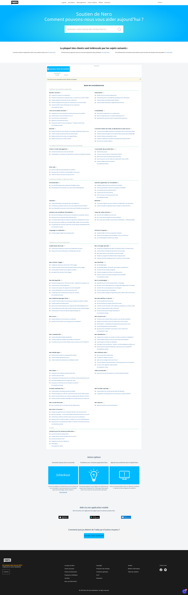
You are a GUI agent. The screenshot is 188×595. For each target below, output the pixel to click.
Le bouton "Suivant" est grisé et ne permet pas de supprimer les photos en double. (69, 301)
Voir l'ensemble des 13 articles (57, 227)
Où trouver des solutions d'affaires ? (105, 141)
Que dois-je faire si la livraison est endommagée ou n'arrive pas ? (65, 172)
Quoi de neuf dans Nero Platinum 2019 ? (60, 434)
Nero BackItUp (100, 262)
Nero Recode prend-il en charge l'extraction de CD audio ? (109, 303)
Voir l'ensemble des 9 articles (57, 107)
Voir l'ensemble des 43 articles (57, 295)
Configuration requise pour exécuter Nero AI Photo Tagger (64, 265)
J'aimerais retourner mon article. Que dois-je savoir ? (63, 174)
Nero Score (53, 316)
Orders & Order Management (59, 149)
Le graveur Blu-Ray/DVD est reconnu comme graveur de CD (64, 290)
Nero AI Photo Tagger (56, 262)
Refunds (52, 129)
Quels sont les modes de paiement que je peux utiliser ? (109, 156)
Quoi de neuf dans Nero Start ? (58, 438)
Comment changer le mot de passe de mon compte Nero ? (64, 100)
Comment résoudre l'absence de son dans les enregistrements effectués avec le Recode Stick (72, 396)
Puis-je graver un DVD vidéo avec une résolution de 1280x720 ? (65, 383)
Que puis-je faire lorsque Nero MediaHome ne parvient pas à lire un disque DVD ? (114, 346)
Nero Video (53, 370)
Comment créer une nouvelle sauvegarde (106, 269)
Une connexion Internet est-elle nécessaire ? (106, 190)
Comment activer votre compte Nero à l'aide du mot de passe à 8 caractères (68, 113)
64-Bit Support (54, 443)
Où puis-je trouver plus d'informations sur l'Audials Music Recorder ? (66, 251)
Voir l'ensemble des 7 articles (102, 331)
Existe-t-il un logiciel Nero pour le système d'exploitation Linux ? (110, 115)
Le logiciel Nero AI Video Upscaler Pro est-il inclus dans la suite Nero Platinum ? (114, 393)
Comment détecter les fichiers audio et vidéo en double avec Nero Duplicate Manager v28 (71, 308)
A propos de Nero (70, 565)
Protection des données (102, 568)
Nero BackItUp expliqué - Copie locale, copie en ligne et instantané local (112, 267)
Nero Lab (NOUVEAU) (71, 581)
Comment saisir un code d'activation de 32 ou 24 (62, 115)
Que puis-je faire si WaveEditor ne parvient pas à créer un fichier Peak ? (112, 328)
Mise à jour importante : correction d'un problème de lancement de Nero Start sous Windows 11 (72, 414)
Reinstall (98, 201)
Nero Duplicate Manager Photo (59, 298)
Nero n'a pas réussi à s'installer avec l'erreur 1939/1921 (109, 217)
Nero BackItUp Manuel (101, 265)
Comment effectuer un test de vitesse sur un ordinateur (63, 319)
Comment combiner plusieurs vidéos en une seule (108, 308)
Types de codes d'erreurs (103, 212)
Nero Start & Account (56, 409)
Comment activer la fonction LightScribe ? (60, 285)
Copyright (99, 565)
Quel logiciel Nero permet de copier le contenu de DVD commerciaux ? (112, 118)
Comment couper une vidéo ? (57, 375)
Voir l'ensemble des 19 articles (102, 277)
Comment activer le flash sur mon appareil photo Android (63, 355)
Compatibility (99, 111)
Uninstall (52, 201)
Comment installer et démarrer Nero (61, 179)
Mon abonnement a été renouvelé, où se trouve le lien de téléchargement (67, 187)
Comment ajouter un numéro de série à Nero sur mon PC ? (64, 436)
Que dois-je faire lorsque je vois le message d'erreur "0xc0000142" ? (66, 321)
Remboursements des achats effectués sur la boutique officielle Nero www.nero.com (70, 131)
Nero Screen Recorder (56, 402)
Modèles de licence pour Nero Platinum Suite (106, 95)
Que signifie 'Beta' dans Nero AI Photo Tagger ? (61, 272)
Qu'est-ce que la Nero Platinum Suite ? (105, 355)
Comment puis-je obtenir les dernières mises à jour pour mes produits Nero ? (68, 416)
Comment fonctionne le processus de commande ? (62, 151)
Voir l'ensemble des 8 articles (57, 125)
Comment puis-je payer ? (102, 151)
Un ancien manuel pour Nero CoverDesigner (106, 290)
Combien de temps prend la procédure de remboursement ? (64, 133)
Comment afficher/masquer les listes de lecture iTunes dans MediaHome (113, 339)
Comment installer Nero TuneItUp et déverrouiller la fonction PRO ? (66, 339)
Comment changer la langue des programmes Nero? (62, 233)
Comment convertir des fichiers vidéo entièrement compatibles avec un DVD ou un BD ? (116, 305)
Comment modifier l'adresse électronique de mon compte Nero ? (65, 105)
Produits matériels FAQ (57, 388)
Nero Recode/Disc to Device (104, 298)
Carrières (67, 578)
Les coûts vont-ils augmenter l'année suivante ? (107, 364)
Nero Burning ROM (55, 280)
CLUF (97, 575)
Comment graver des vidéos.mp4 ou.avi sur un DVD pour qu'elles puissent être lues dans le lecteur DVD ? (74, 378)
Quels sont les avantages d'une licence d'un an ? (107, 360)
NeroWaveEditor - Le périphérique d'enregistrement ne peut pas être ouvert (113, 324)
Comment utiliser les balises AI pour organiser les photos (64, 269)
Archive (51, 428)
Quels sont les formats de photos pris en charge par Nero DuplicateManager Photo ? (69, 305)
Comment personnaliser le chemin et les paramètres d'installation (111, 187)
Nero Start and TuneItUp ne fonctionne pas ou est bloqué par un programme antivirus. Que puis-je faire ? (74, 215)
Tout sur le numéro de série (58, 111)
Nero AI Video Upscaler (102, 388)
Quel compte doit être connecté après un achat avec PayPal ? (110, 253)
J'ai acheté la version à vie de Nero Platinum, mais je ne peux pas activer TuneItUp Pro (70, 342)
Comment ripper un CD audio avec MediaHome (107, 342)
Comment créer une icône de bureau (105, 192)
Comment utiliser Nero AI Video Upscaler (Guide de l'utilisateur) (110, 391)
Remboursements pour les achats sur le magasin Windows (64, 136)
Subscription (99, 93)
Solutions (66, 75)
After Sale (53, 167)
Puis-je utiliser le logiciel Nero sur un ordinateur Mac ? (108, 113)
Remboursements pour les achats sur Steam (61, 138)
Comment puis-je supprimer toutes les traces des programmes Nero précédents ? (69, 205)
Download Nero (54, 183)
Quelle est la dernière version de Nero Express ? (107, 405)
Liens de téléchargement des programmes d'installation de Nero (65, 185)
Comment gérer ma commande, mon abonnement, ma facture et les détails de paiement (70, 154)
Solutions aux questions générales (60, 89)
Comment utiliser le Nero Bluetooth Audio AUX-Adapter (63, 391)
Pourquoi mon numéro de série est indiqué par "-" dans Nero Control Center (67, 123)
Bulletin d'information (134, 568)
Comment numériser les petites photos (60, 303)
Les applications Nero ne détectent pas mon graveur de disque (65, 292)
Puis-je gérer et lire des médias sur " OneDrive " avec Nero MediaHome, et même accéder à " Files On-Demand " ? (121, 344)
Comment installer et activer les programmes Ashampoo (109, 233)
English (75, 79)
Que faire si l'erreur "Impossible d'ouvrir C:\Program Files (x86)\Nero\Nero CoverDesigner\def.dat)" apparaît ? (121, 285)
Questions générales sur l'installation (107, 183)
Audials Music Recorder (57, 246)
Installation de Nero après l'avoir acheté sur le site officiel (109, 185)
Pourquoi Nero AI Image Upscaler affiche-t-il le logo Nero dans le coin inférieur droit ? (115, 248)
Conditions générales (102, 572)
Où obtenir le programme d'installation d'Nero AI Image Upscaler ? (111, 255)
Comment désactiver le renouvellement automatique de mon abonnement (113, 97)
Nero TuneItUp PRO (55, 334)
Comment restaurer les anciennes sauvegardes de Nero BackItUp (111, 274)
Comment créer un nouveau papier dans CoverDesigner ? (109, 288)
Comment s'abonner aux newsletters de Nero (107, 136)
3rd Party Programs (101, 230)
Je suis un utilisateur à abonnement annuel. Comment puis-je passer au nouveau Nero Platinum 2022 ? (119, 362)
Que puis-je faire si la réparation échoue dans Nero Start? (64, 217)
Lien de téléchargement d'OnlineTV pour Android (107, 237)
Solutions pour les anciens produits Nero (62, 431)
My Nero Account (55, 93)
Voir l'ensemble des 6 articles (102, 197)
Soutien (130, 565)
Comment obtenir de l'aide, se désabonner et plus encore (113, 129)
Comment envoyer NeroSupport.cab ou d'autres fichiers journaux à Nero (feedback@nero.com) (118, 133)
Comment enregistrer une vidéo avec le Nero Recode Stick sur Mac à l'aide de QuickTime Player (72, 393)
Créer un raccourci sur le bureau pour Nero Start (107, 195)
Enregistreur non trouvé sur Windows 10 (60, 441)
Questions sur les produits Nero (59, 242)
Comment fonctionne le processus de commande (65, 146)
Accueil (57, 75)
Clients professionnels (71, 572)
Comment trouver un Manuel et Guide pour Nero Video (63, 373)
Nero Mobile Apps (55, 352)
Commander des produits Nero (105, 149)
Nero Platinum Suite (101, 352)
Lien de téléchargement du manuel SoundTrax (107, 326)
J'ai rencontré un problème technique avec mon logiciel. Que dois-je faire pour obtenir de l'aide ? (118, 131)
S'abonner (6, 571)
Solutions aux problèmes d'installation (62, 212)
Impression (99, 578)
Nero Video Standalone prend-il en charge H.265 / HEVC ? (63, 380)
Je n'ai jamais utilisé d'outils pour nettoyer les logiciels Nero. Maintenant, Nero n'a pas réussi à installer (73, 219)
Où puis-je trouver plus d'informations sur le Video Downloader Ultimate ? (113, 373)
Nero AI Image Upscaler (102, 246)
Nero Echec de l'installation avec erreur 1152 (106, 215)
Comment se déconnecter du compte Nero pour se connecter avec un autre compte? (70, 97)
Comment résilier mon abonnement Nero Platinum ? (108, 100)
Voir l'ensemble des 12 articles (57, 424)
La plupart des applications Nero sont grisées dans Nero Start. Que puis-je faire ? (69, 412)
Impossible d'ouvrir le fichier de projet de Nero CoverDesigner (110, 283)
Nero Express (99, 402)
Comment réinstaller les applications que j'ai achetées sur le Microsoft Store (113, 205)
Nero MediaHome (101, 334)
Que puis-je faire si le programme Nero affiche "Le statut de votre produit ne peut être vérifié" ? (72, 421)
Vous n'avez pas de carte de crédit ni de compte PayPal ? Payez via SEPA (113, 159)
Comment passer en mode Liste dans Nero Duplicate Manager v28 (65, 310)
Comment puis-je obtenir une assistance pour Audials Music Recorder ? (67, 248)
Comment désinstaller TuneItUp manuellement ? (61, 337)
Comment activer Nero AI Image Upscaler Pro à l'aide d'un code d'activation (113, 258)
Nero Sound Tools (101, 316)
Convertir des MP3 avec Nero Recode (105, 301)
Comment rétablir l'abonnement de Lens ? (60, 357)
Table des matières (133, 572)
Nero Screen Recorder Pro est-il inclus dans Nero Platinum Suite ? (65, 405)
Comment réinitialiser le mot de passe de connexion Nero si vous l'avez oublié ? (68, 102)
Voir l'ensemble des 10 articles (102, 163)
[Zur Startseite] (15, 2)
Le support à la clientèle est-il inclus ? (105, 357)
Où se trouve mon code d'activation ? (59, 118)
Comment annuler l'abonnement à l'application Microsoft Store (110, 102)
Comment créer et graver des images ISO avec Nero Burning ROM (65, 288)
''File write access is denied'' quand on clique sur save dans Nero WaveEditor (113, 319)
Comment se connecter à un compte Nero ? (60, 95)
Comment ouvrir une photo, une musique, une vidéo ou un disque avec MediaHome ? (115, 337)
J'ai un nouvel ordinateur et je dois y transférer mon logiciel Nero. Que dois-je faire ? (115, 203)
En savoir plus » (52, 52)
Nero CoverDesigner (101, 280)
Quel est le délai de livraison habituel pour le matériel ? (63, 169)
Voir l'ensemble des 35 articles (57, 385)
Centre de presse (69, 568)
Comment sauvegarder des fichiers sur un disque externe (109, 272)
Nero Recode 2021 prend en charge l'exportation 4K (108, 310)
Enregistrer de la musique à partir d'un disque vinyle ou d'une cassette (112, 321)
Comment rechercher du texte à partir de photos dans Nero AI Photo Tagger (68, 267)
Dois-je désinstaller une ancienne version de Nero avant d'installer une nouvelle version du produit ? (73, 208)
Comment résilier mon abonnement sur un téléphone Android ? (65, 360)
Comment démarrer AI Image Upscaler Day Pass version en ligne (111, 251)
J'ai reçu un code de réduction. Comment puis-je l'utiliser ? (109, 154)
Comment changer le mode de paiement (105, 161)
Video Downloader (101, 370)
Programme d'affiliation (71, 575)
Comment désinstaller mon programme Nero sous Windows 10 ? (65, 203)
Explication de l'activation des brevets (59, 120)
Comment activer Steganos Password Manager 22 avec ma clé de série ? (113, 235)
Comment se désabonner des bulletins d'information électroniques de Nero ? (114, 138)
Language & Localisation (57, 230)
